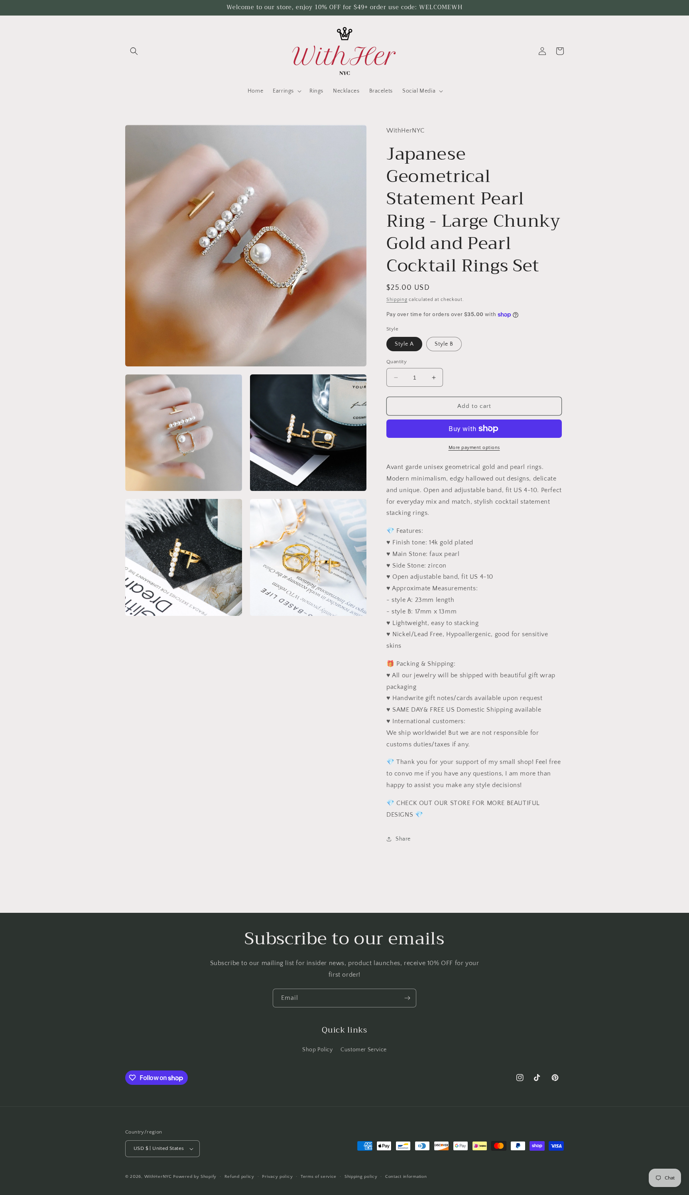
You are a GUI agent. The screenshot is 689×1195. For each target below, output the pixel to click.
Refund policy (239, 1176)
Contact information (406, 1176)
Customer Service (364, 1050)
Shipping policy (361, 1176)
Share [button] (403, 839)
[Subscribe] (407, 998)
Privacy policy (277, 1176)
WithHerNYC (158, 1176)
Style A (404, 344)
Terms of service (319, 1176)
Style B (444, 344)
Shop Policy (317, 1050)
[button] (134, 51)
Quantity (396, 361)
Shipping (396, 299)
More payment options (474, 447)
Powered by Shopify (195, 1176)
